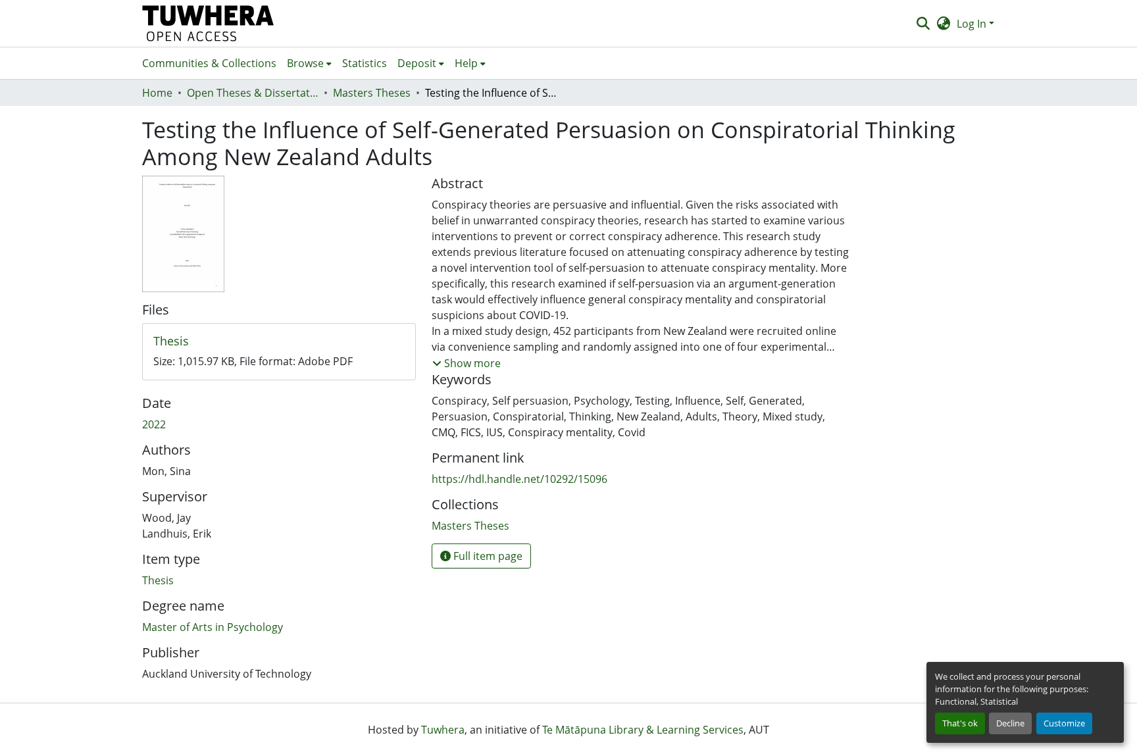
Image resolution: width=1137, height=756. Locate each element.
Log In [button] (973, 23)
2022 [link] (154, 424)
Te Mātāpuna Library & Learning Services (643, 729)
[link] (279, 341)
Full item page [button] (486, 556)
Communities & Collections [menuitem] (209, 63)
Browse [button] (305, 63)
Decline (1010, 723)
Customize (1064, 723)
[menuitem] (309, 63)
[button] (208, 23)
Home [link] (157, 93)
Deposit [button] (416, 63)
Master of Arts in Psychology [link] (212, 627)
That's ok (960, 723)
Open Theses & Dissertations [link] (252, 93)
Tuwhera (443, 729)
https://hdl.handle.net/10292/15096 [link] (519, 479)
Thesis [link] (158, 580)
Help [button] (466, 63)
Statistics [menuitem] (364, 63)
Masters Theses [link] (372, 93)
